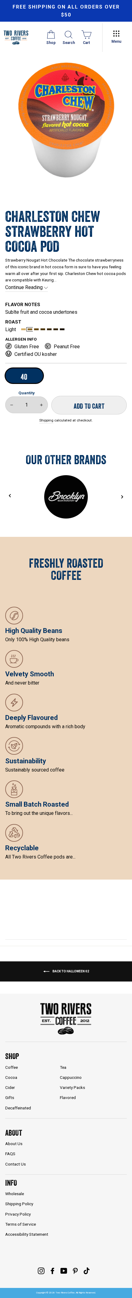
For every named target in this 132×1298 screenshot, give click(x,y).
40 (24, 377)
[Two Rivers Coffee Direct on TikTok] (86, 1270)
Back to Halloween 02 (70, 971)
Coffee (11, 1067)
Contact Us (15, 1164)
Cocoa (11, 1077)
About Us (13, 1143)
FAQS (10, 1153)
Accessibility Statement (26, 1234)
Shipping (46, 420)
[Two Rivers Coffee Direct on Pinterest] (75, 1270)
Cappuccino (71, 1077)
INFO (11, 1183)
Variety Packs (72, 1087)
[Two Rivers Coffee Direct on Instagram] (41, 1270)
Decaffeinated (18, 1107)
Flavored (68, 1097)
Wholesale (14, 1193)
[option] (66, 11)
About (13, 1133)
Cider (10, 1087)
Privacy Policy (18, 1214)
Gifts (9, 1097)
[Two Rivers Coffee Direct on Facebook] (52, 1270)
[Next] (122, 497)
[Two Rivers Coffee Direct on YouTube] (63, 1270)
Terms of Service (20, 1224)
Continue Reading (24, 287)
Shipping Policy (19, 1203)
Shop (12, 1056)
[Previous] (9, 495)
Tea (63, 1067)
